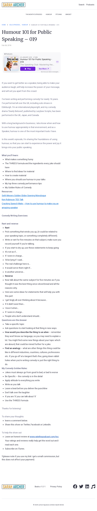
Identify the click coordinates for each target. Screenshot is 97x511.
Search (81, 5)
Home (4, 25)
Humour (49, 14)
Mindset (68, 14)
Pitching (59, 14)
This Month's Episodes (34, 14)
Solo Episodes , (15, 25)
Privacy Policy (56, 486)
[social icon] (75, 487)
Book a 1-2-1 (40, 486)
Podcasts (90, 5)
